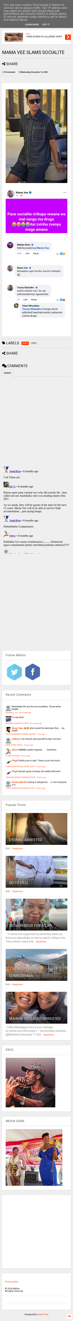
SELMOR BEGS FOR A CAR (30, 925)
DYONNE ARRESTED (25, 840)
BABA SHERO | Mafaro (14, 745)
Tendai (15, 717)
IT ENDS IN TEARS (13, 756)
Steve (15, 750)
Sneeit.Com (43, 1314)
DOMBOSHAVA (21, 976)
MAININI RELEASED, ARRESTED (35, 1019)
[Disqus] (36, 509)
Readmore (17, 848)
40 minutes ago (36, 723)
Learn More (32, 24)
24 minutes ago (25, 713)
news (28, 34)
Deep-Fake (17, 728)
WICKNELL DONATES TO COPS (17, 723)
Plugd (15, 760)
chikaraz (16, 739)
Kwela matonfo (19, 782)
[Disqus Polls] (36, 421)
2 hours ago (28, 745)
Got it (46, 24)
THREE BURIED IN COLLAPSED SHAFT (44, 36)
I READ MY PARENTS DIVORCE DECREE (21, 734)
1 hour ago (41, 734)
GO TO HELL (19, 883)
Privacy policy (11, 1281)
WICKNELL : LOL (12, 713)
